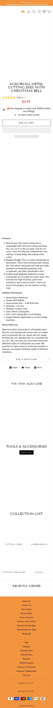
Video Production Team (26, 630)
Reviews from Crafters (26, 621)
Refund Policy (26, 655)
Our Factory (26, 609)
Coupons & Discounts (26, 667)
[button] (26, 130)
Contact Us (26, 605)
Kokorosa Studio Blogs (26, 625)
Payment (26, 647)
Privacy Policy (26, 613)
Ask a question (26, 359)
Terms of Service (26, 617)
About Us (26, 601)
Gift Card (26, 675)
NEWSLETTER (26, 691)
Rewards (26, 659)
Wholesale (26, 634)
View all (26, 452)
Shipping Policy (26, 650)
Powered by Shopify (26, 706)
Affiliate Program (26, 663)
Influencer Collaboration (26, 671)
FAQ (26, 642)
